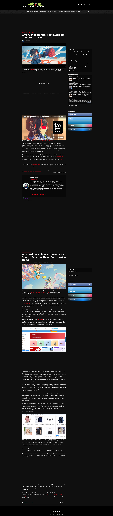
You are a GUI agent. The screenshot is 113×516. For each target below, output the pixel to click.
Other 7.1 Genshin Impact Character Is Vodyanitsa (79, 63)
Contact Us (60, 507)
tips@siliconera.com (59, 514)
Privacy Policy (74, 507)
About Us (54, 507)
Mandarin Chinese (36, 140)
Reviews (61, 11)
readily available (36, 164)
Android (23, 32)
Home (25, 11)
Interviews (67, 11)
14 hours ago (89, 92)
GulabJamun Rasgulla (77, 86)
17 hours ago (89, 100)
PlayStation (43, 11)
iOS (26, 32)
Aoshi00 (74, 78)
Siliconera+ (30, 11)
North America (56, 172)
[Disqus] (44, 211)
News (29, 32)
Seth (53, 150)
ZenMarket (40, 319)
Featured (26, 502)
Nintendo (36, 11)
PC (52, 11)
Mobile (56, 11)
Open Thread (41, 507)
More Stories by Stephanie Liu (38, 194)
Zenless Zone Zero (63, 172)
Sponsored (31, 502)
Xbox (49, 11)
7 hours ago (89, 84)
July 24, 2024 (56, 166)
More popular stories (73, 70)
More (77, 11)
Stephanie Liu (28, 40)
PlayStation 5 (34, 32)
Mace (62, 159)
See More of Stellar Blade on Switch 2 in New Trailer (80, 51)
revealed (32, 69)
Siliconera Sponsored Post (40, 262)
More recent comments (73, 105)
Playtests (73, 11)
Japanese (44, 140)
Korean (51, 140)
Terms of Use (67, 507)
